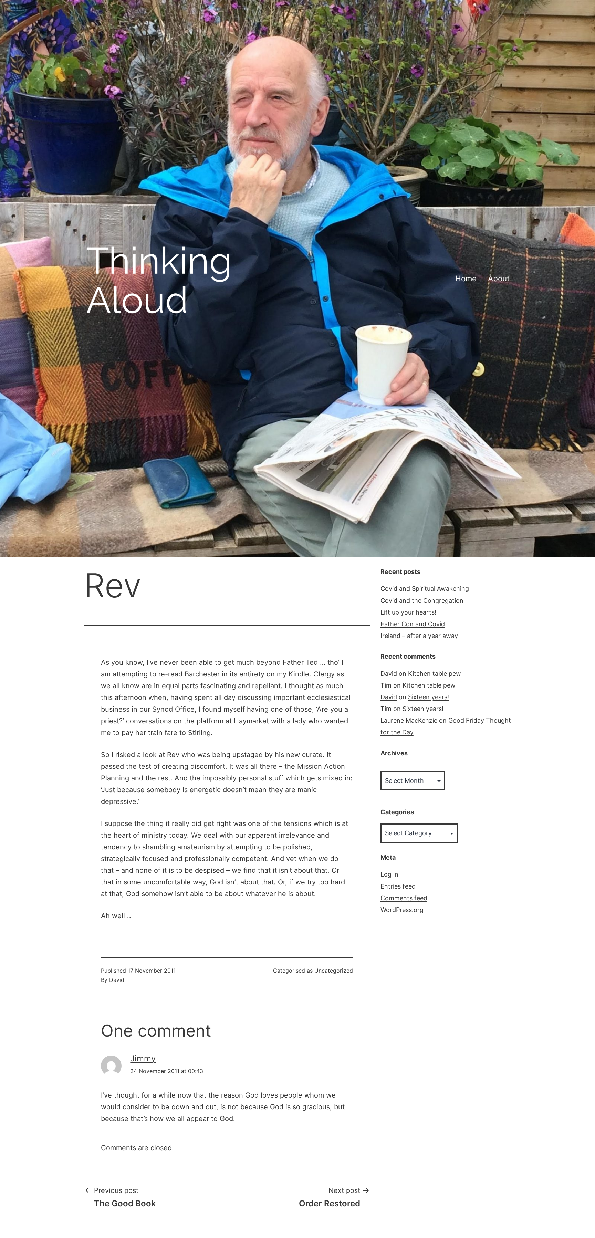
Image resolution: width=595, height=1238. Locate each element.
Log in (389, 874)
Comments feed (403, 898)
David (116, 979)
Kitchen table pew (434, 673)
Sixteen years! (428, 697)
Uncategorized (333, 970)
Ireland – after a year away (419, 635)
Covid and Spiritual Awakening (424, 588)
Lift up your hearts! (408, 612)
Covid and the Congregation (421, 600)
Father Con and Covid (412, 624)
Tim (386, 685)
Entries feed (398, 886)
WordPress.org (402, 909)
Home (466, 278)
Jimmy (143, 1058)
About (499, 278)
